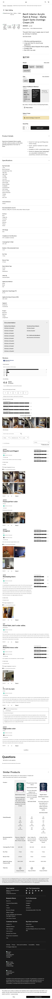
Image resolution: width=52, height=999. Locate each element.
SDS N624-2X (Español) (9, 328)
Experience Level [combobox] (15, 437)
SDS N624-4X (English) (9, 345)
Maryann (4, 503)
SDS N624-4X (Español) (9, 335)
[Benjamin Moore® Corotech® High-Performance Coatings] (12, 954)
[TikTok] (32, 893)
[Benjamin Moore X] (41, 890)
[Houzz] (26, 893)
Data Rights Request (10, 916)
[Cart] (48, 2)
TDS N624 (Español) (31, 330)
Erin (3, 578)
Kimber (4, 730)
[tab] (5, 27)
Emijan (4, 649)
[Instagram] (29, 890)
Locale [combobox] (24, 437)
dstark (4, 690)
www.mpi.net (37, 882)
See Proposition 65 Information (33, 337)
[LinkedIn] (29, 893)
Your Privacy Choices (11, 918)
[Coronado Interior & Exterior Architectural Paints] (12, 972)
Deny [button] (14, 996)
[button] (45, 2)
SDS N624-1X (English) (9, 330)
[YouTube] (35, 890)
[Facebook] (26, 890)
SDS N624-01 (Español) (9, 351)
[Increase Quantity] (28, 128)
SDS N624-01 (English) (8, 348)
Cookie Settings (14, 994)
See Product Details (27, 36)
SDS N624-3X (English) (9, 338)
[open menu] (3, 2)
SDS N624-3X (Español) (9, 343)
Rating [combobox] (5, 437)
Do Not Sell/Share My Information (14, 914)
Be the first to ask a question (9, 760)
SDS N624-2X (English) (9, 333)
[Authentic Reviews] (8, 361)
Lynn (4, 532)
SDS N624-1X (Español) (9, 340)
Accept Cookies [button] (38, 996)
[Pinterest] (38, 890)
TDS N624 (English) (31, 328)
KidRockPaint (5, 627)
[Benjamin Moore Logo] (26, 2)
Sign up (7, 890)
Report (16, 496)
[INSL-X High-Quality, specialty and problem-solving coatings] (12, 963)
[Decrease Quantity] (24, 128)
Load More (26, 750)
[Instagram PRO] (32, 891)
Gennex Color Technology (42, 151)
